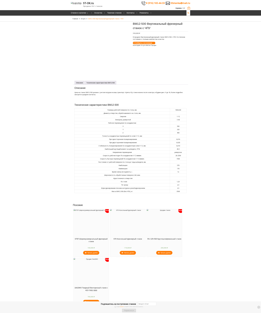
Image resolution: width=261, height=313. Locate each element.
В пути (83, 19)
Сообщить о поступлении (143, 43)
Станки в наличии (78, 13)
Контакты (130, 13)
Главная (75, 19)
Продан (153, 45)
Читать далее (92, 253)
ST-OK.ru (88, 3)
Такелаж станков (114, 13)
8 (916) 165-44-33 (155, 2)
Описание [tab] (79, 83)
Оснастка (98, 13)
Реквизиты (144, 13)
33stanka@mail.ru (180, 2)
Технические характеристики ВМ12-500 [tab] (100, 83)
